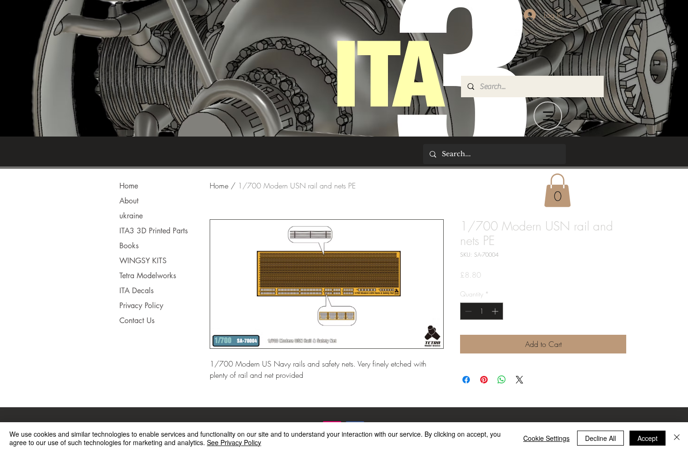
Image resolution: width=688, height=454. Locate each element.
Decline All (600, 438)
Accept (647, 438)
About (129, 201)
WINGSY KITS (143, 261)
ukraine (131, 216)
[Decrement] (467, 311)
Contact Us (136, 320)
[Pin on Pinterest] (484, 379)
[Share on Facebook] (466, 379)
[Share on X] (519, 379)
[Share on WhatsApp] (501, 379)
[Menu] (548, 115)
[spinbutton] (481, 311)
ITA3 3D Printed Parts (153, 231)
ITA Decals (136, 290)
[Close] (676, 438)
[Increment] (496, 311)
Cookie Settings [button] (546, 438)
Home (128, 186)
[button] (557, 190)
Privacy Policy (141, 305)
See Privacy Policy (234, 442)
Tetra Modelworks (147, 276)
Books (129, 246)
